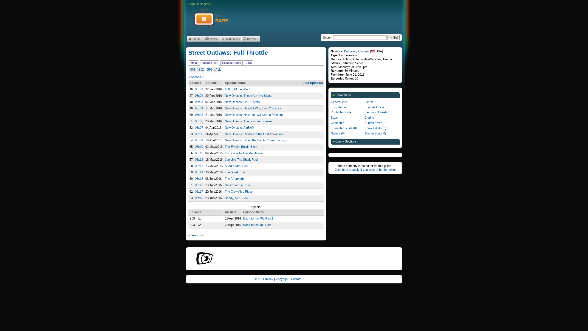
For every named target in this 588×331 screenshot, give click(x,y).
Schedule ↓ (232, 38)
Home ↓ (197, 38)
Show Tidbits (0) (375, 128)
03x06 (199, 121)
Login (191, 4)
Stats (334, 117)
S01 (192, 69)
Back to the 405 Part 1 (258, 218)
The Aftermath (234, 178)
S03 (209, 69)
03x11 (199, 153)
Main (194, 63)
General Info (339, 102)
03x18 (199, 198)
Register (205, 4)
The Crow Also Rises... (240, 191)
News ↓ (214, 38)
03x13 (199, 166)
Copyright (282, 279)
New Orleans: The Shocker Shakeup (249, 121)
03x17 (199, 191)
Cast (249, 63)
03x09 (199, 140)
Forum (369, 102)
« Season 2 (196, 77)
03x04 (199, 108)
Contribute (337, 123)
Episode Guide (231, 63)
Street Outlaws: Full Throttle (228, 52)
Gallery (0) (338, 133)
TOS (258, 279)
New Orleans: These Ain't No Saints (248, 95)
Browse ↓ (252, 38)
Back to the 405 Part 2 (258, 225)
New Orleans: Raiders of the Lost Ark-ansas (254, 134)
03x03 (199, 102)
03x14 (199, 172)
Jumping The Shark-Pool (241, 159)
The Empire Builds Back (241, 146)
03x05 (199, 115)
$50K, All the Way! (237, 89)
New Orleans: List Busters (242, 102)
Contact (296, 279)
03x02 (199, 95)
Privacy (268, 279)
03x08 (199, 134)
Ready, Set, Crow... (238, 198)
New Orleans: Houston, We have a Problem (254, 115)
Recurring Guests (376, 112)
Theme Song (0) (375, 133)
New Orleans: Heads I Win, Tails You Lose (253, 108)
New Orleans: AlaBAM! (240, 127)
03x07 (199, 127)
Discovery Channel (356, 51)
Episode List (209, 63)
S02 (201, 69)
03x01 (199, 89)
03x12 (199, 159)
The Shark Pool (235, 172)
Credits (369, 117)
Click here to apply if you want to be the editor (365, 169)
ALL (218, 69)
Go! (395, 37)
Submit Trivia (373, 123)
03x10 (199, 146)
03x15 (199, 178)
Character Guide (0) (344, 128)
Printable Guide (341, 112)
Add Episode (312, 83)
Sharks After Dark (237, 166)
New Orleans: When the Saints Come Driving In (256, 140)
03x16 (199, 185)
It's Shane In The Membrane (244, 153)
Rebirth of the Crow (237, 185)
